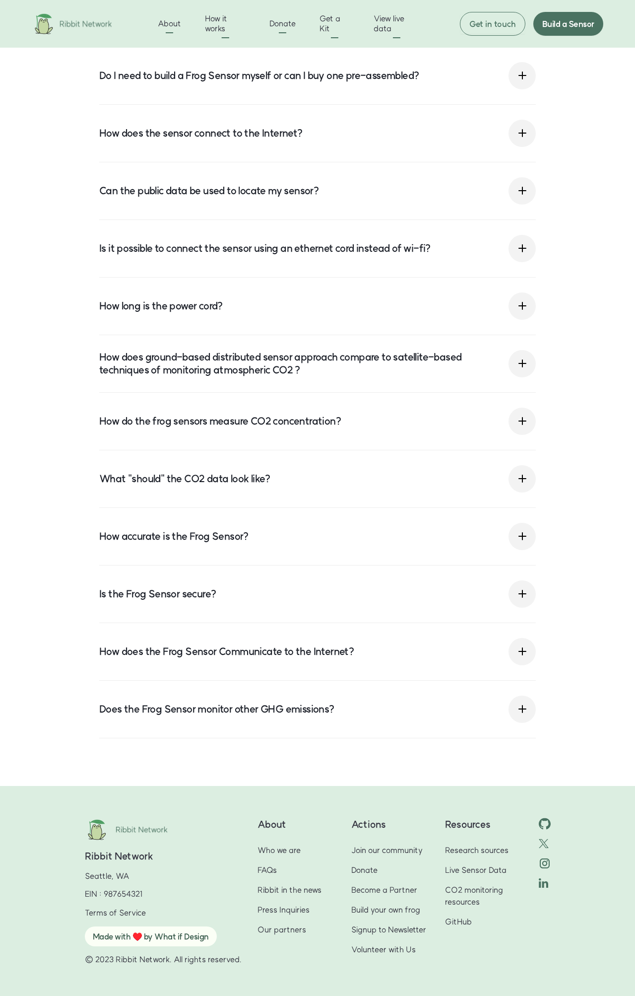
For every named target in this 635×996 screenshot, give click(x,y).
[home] (87, 24)
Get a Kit (329, 23)
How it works (216, 23)
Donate (282, 23)
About (169, 23)
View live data (389, 23)
